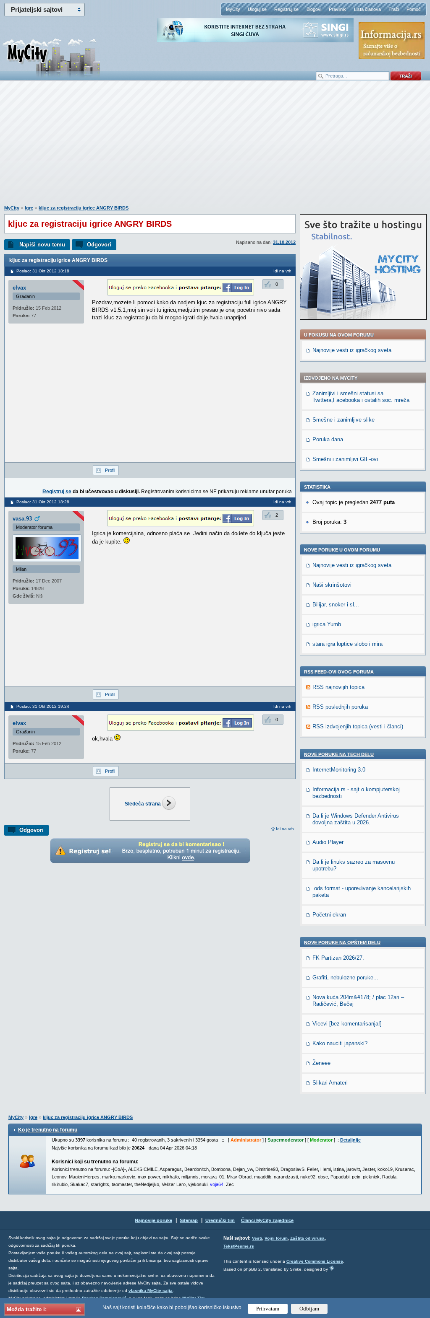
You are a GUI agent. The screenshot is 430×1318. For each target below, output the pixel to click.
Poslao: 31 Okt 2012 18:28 (42, 502)
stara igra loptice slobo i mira (347, 644)
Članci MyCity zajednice (267, 1220)
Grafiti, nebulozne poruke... (345, 977)
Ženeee (321, 1063)
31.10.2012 (284, 242)
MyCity (233, 9)
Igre (29, 207)
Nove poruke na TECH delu (339, 754)
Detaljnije (350, 1139)
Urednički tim (220, 1220)
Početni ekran (329, 914)
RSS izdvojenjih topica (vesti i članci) (357, 726)
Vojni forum (276, 1238)
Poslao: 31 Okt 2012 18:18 (42, 271)
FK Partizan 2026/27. (338, 958)
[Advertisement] (215, 147)
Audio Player (327, 842)
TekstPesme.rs (238, 1246)
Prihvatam (267, 1308)
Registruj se (286, 9)
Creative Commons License (314, 1261)
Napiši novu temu (42, 244)
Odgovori (99, 244)
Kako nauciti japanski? (339, 1043)
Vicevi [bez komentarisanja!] (347, 1023)
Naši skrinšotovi (331, 585)
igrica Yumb (326, 624)
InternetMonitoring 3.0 (338, 769)
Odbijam (309, 1308)
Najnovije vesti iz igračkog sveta (351, 350)
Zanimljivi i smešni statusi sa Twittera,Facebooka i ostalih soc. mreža (360, 396)
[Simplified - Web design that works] (331, 1268)
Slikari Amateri (330, 1083)
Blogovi (314, 9)
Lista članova (367, 9)
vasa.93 (22, 518)
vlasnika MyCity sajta (150, 1290)
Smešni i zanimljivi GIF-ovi (345, 459)
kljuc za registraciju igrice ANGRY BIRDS (83, 207)
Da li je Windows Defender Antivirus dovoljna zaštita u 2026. (355, 819)
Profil (110, 470)
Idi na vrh (285, 828)
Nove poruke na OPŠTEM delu (342, 942)
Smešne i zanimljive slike (343, 420)
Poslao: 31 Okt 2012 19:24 (42, 706)
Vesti (257, 1238)
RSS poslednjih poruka (340, 707)
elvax (19, 288)
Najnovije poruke (153, 1220)
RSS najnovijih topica (338, 687)
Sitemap (189, 1220)
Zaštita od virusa (307, 1238)
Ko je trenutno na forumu (47, 1130)
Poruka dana (327, 439)
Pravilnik (337, 9)
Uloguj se (257, 9)
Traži (393, 9)
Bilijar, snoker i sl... (335, 604)
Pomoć (413, 9)
